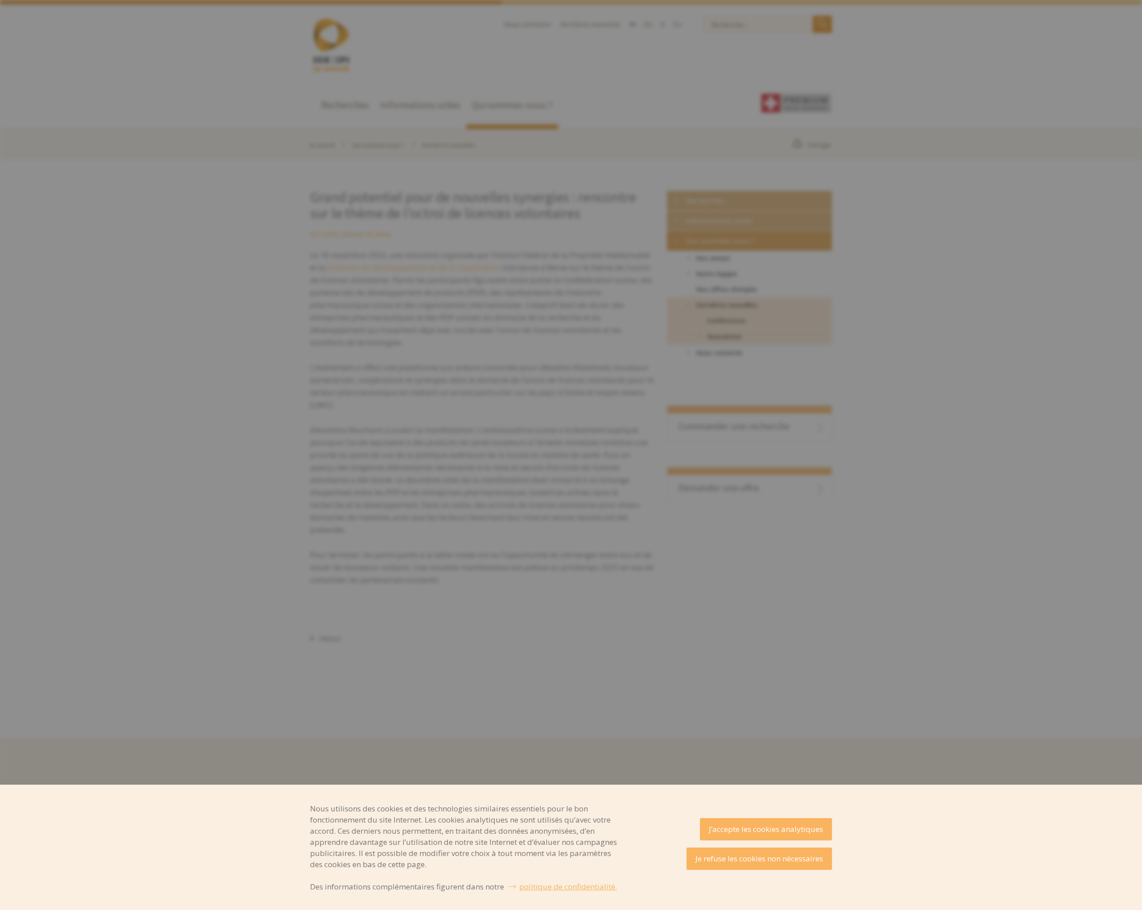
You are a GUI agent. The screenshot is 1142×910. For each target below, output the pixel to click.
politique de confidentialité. (568, 886)
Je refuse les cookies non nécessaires (759, 858)
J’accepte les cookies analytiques (766, 829)
